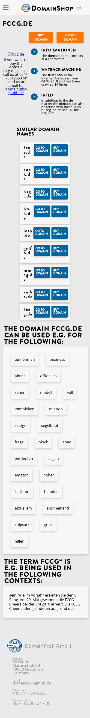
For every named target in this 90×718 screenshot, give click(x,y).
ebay (67, 442)
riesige (20, 425)
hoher (48, 475)
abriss (20, 375)
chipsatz (22, 524)
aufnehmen (25, 359)
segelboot (49, 425)
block (43, 442)
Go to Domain (70, 37)
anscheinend (58, 508)
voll (70, 392)
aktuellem (23, 508)
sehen (20, 392)
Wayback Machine (61, 69)
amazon (22, 475)
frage (19, 442)
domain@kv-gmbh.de (16, 91)
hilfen (19, 541)
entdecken (24, 458)
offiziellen (48, 375)
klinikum (22, 491)
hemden (51, 491)
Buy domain (41, 37)
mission (56, 408)
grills (48, 524)
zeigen (53, 458)
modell (46, 392)
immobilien (24, 408)
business (57, 359)
